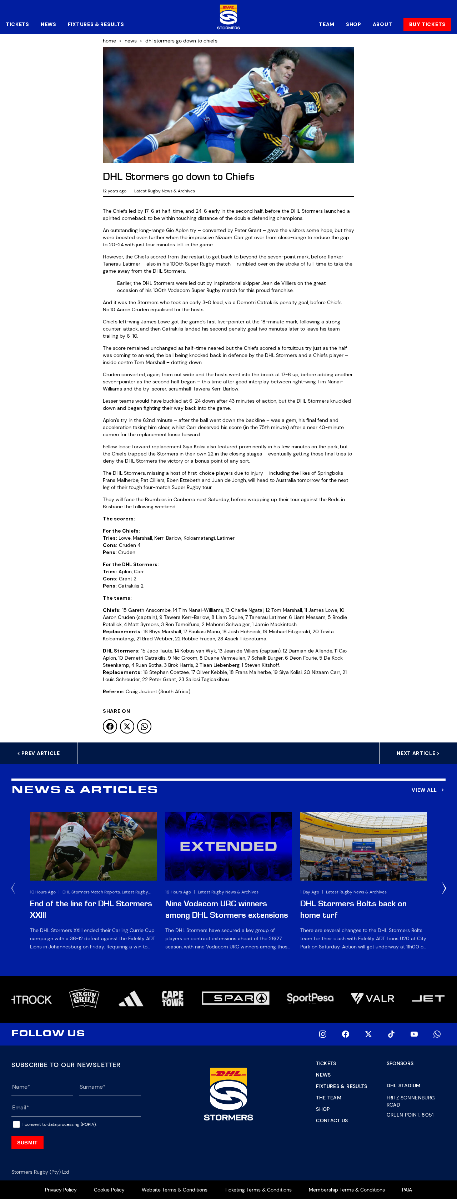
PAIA (407, 1190)
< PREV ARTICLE (38, 753)
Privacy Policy (61, 1190)
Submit (27, 1142)
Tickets (17, 24)
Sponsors (400, 1063)
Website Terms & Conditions (174, 1190)
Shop (353, 24)
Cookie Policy (109, 1190)
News (48, 24)
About (382, 24)
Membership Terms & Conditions (347, 1190)
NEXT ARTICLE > (418, 753)
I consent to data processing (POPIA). (59, 1124)
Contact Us (332, 1120)
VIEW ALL (424, 790)
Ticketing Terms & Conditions (258, 1190)
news (131, 40)
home (109, 40)
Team (327, 24)
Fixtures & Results (96, 24)
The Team (328, 1097)
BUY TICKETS (427, 24)
